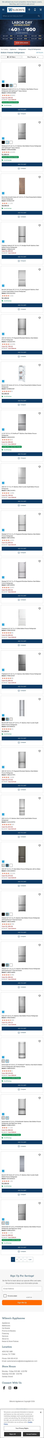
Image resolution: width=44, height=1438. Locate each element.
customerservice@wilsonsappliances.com (22, 1361)
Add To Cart (22, 109)
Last (30, 1259)
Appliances (13, 49)
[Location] (29, 9)
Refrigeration (22, 49)
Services (5, 1336)
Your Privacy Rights (22, 1428)
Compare (23, 113)
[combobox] (32, 57)
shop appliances (22, 43)
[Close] (40, 1412)
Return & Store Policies (10, 1341)
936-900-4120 (12, 1358)
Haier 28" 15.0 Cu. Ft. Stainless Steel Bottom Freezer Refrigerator (20, 1016)
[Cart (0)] (40, 9)
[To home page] (16, 10)
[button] (3, 9)
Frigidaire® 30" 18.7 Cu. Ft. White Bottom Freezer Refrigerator (19, 628)
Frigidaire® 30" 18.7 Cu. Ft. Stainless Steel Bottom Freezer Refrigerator (21, 674)
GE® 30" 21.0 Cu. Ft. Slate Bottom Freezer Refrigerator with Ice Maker (21, 869)
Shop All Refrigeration (34, 49)
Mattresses (6, 1326)
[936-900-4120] (35, 9)
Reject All (13, 1434)
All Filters (12, 57)
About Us (5, 1339)
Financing (5, 1333)
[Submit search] (39, 16)
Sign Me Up (22, 1302)
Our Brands (6, 1328)
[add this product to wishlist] (39, 65)
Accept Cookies (31, 1434)
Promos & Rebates (9, 1331)
